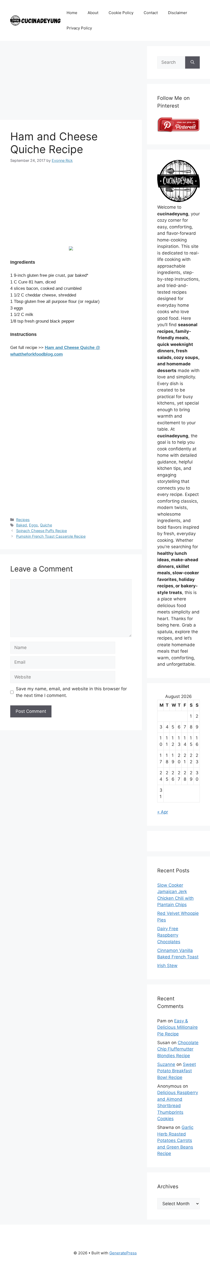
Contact (151, 12)
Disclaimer (177, 12)
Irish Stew (167, 965)
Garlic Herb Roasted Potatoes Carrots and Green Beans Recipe (175, 1140)
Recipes (23, 519)
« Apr (162, 811)
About (93, 12)
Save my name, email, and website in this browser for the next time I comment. (71, 692)
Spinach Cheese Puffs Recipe (41, 530)
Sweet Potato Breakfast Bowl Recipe (176, 1071)
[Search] (192, 62)
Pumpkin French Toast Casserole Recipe (51, 536)
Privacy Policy (79, 28)
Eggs (33, 525)
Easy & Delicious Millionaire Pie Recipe (177, 1027)
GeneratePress (123, 1253)
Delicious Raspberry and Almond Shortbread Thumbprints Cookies (177, 1105)
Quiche (46, 525)
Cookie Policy (121, 12)
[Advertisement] (71, 82)
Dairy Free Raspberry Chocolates (168, 935)
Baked (21, 525)
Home (72, 12)
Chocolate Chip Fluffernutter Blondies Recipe (177, 1049)
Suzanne (166, 1064)
